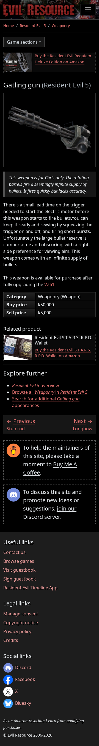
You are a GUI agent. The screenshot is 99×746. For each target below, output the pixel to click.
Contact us (14, 552)
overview (35, 385)
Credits (10, 640)
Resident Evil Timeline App (30, 588)
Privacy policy (17, 631)
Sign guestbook (19, 579)
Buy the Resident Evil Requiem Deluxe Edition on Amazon (63, 58)
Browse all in (49, 392)
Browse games (18, 561)
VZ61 (49, 284)
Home (8, 25)
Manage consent (20, 614)
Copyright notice (20, 623)
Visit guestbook (19, 570)
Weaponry (61, 25)
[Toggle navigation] (88, 9)
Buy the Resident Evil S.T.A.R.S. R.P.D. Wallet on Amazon (63, 353)
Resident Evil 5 (33, 25)
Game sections (22, 42)
